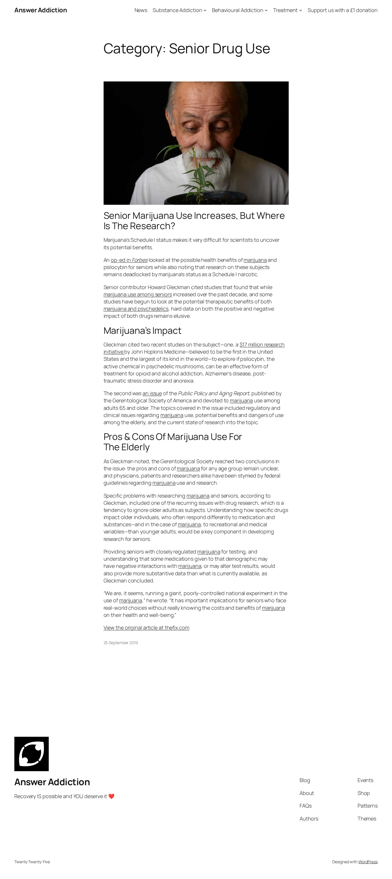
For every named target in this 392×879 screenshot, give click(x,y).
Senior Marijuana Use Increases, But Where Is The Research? (194, 220)
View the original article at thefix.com (146, 627)
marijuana (255, 259)
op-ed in (129, 259)
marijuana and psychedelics (136, 308)
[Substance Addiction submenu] (205, 10)
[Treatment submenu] (300, 10)
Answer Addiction (40, 10)
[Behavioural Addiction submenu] (266, 10)
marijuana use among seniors (138, 294)
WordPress (368, 861)
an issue (152, 393)
